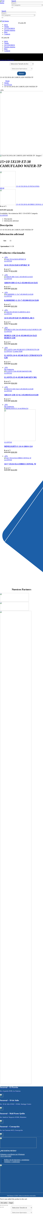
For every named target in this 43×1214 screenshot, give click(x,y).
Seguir (11, 1203)
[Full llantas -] (4, 3)
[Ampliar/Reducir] (1, 1205)
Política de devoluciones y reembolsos (16, 1160)
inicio (6, 25)
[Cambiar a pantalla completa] (3, 1205)
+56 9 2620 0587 (5, 1156)
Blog (5, 32)
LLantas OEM (17, 351)
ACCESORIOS (9, 28)
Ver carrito (4, 1203)
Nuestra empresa (9, 30)
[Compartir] (5, 1205)
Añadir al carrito (9, 273)
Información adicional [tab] (11, 221)
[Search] (12, 7)
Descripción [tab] (8, 219)
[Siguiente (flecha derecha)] (3, 1207)
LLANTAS (4, 215)
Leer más (7, 385)
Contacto (7, 34)
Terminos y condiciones (12, 1162)
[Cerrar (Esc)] (7, 1205)
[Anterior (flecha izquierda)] (1, 1207)
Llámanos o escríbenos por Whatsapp (12, 1154)
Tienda (6, 26)
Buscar (21, 73)
